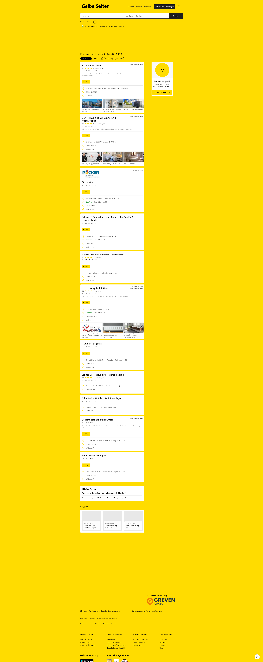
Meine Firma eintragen (165, 6)
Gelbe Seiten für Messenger (116, 645)
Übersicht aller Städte (88, 645)
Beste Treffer (86, 58)
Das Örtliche (137, 645)
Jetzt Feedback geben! (162, 92)
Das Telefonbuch (139, 642)
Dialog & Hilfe (86, 634)
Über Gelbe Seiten (115, 634)
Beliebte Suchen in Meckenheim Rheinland (147, 611)
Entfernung (109, 58)
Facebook (163, 642)
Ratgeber (147, 6)
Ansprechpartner (86, 639)
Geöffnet (120, 58)
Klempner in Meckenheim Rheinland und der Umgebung (100, 611)
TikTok (162, 648)
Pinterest (163, 645)
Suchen (131, 6)
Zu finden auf (166, 634)
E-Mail (87, 82)
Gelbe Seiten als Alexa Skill (116, 648)
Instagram (163, 639)
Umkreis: (85, 22)
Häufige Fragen (85, 642)
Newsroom (111, 639)
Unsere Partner (139, 634)
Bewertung (98, 58)
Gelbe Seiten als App (114, 642)
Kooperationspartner (140, 639)
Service (139, 6)
